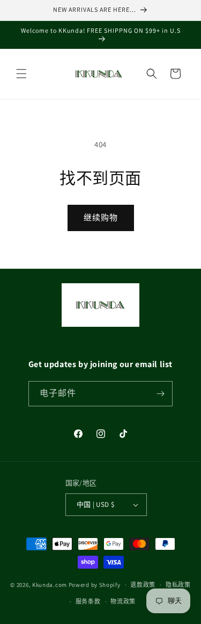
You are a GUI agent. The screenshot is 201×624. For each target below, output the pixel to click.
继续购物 (101, 217)
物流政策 (123, 601)
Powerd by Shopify (95, 585)
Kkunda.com (50, 585)
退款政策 (142, 585)
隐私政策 (178, 585)
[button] (21, 73)
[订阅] (160, 393)
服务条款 (88, 601)
